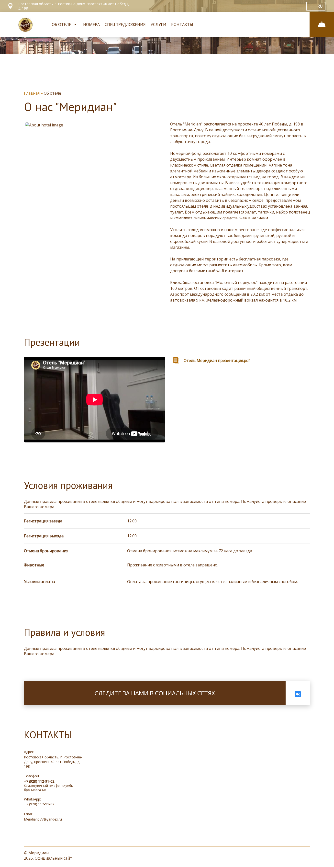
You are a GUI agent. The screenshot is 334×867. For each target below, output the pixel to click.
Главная (32, 93)
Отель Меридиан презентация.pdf (217, 360)
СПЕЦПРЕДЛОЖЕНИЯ (125, 24)
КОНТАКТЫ (182, 24)
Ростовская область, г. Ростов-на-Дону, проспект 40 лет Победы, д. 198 (53, 762)
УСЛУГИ (158, 24)
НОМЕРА (91, 24)
